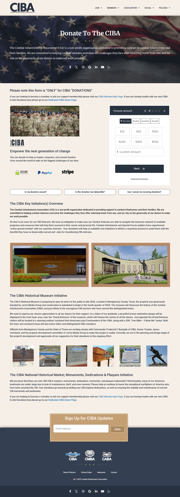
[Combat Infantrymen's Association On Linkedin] (96, 67)
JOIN (97, 8)
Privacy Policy (86, 472)
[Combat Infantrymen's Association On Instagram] (83, 67)
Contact (114, 472)
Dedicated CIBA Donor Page (62, 100)
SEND (117, 429)
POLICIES (163, 8)
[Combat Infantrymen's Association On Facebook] (70, 67)
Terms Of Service (69, 472)
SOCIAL (147, 8)
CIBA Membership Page (111, 96)
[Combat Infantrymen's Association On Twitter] (77, 67)
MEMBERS (111, 8)
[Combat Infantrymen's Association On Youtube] (103, 67)
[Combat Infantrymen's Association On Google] (90, 67)
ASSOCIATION (130, 8)
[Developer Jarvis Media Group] (109, 67)
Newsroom (101, 472)
